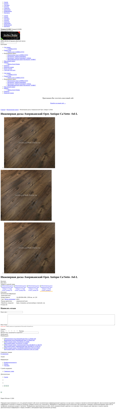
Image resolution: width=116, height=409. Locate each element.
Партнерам (7, 9)
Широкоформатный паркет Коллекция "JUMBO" (21, 59)
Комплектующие (9, 67)
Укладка (6, 6)
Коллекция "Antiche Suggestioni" (16, 56)
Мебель (6, 62)
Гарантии (7, 8)
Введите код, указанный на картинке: (12, 332)
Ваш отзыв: (4, 324)
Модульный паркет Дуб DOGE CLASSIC (16, 343)
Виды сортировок (10, 299)
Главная (3, 109)
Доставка (6, 5)
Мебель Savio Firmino (13, 64)
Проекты (6, 65)
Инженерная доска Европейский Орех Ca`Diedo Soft (19, 340)
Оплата (6, 3)
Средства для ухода (9, 70)
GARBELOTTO (12, 49)
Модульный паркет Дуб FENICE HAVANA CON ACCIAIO (21, 349)
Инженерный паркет (13, 109)
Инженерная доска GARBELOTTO (17, 55)
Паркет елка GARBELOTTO (15, 52)
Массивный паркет (9, 61)
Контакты (7, 12)
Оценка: (3, 329)
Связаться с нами (9, 371)
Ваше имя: (4, 312)
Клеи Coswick (8, 68)
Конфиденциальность (10, 362)
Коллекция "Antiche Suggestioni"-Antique (19, 58)
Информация (8, 11)
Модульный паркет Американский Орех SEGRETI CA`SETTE (22, 346)
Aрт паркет (7, 47)
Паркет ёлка (7, 50)
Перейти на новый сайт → (58, 103)
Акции (6, 2)
